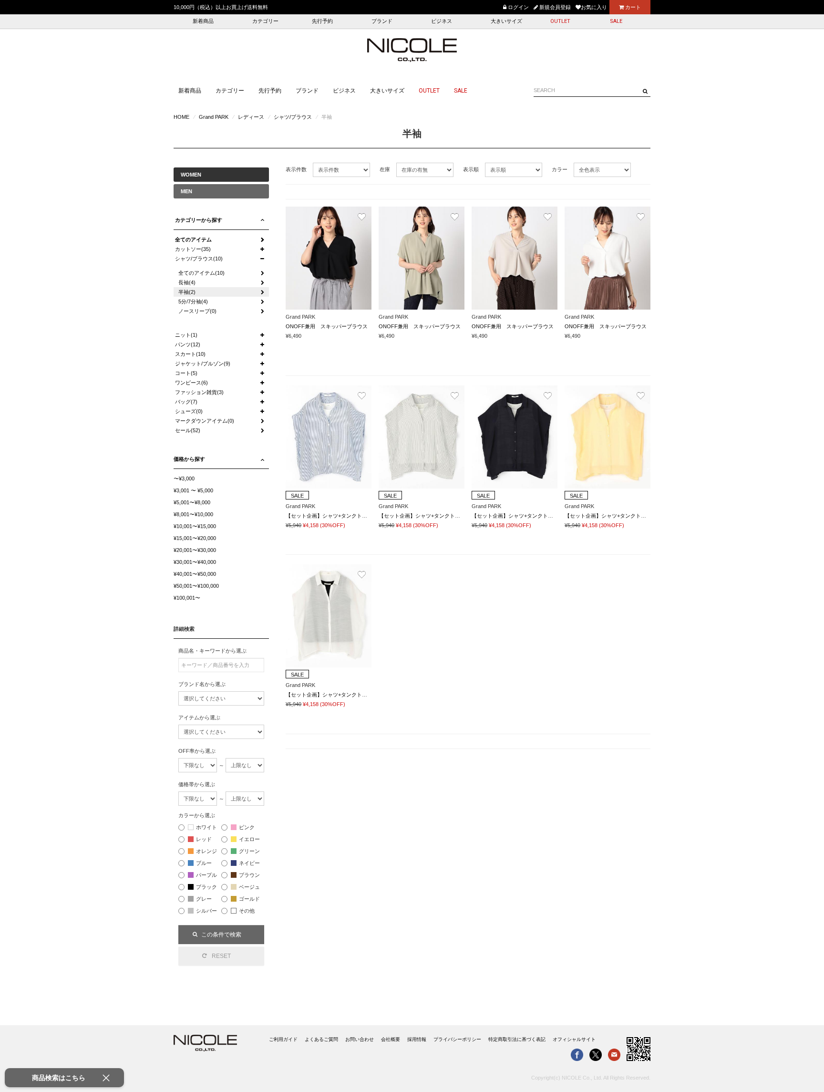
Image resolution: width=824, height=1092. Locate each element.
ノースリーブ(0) (197, 311)
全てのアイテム (193, 239)
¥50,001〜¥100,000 (196, 586)
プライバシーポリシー (457, 1039)
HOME (181, 117)
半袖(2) (187, 292)
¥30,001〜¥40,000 (195, 562)
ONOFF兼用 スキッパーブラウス (327, 326)
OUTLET (560, 21)
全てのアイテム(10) (201, 273)
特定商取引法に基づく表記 (517, 1039)
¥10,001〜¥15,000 (195, 526)
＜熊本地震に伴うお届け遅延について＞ (221, 7)
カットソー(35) (193, 249)
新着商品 (203, 21)
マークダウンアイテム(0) (204, 421)
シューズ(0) (189, 411)
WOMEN (191, 174)
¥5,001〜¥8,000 (192, 502)
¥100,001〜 (187, 598)
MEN (186, 191)
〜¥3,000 (184, 478)
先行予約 (322, 21)
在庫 (385, 169)
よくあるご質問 (321, 1039)
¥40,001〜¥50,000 (195, 574)
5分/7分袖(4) (193, 301)
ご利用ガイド (283, 1039)
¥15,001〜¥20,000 (195, 538)
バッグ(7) (186, 402)
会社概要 (390, 1039)
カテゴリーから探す (198, 220)
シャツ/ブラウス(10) (199, 258)
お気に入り (594, 7)
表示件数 (296, 169)
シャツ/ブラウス (293, 117)
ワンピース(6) (191, 382)
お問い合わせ (359, 1039)
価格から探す (189, 459)
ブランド (381, 21)
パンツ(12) (187, 344)
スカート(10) (190, 354)
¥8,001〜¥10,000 (193, 514)
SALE (616, 21)
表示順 (471, 169)
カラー (559, 169)
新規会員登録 (554, 7)
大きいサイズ (506, 21)
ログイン (517, 7)
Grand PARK (213, 117)
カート (632, 7)
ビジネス (441, 21)
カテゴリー (265, 21)
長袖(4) (187, 282)
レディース (251, 117)
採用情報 (416, 1039)
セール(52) (187, 430)
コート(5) (186, 373)
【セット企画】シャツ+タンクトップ (329, 516)
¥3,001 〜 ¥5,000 (193, 490)
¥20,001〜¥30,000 (195, 550)
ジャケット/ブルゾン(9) (202, 363)
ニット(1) (186, 335)
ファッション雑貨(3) (199, 392)
